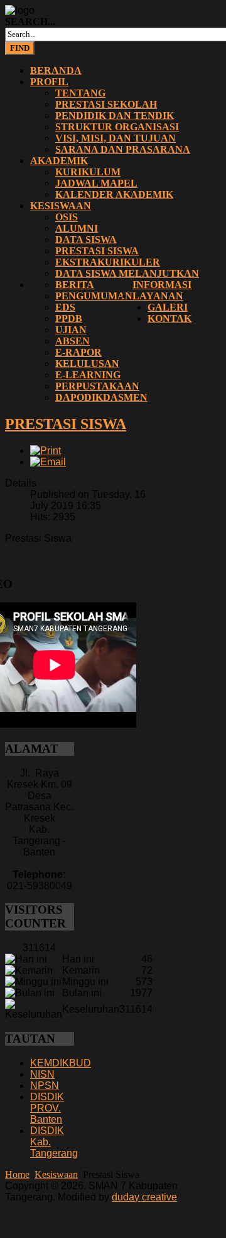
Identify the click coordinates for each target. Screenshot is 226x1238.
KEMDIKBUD (60, 1063)
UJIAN (71, 329)
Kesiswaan (60, 205)
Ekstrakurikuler (107, 262)
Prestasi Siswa (97, 250)
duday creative (144, 1197)
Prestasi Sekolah (106, 104)
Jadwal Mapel (96, 183)
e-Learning (88, 374)
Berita (74, 284)
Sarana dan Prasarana (122, 149)
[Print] (45, 450)
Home (17, 1174)
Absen (72, 341)
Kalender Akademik (114, 194)
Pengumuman (93, 296)
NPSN (44, 1085)
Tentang (80, 93)
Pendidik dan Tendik (114, 115)
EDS (65, 307)
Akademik (59, 160)
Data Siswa (86, 239)
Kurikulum (88, 172)
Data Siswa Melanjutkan (127, 273)
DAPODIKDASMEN (101, 397)
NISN (42, 1074)
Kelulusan (87, 363)
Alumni (76, 228)
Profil (49, 81)
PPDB (68, 318)
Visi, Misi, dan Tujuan (115, 138)
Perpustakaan (97, 386)
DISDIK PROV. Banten (47, 1108)
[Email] (48, 462)
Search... (30, 21)
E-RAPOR (78, 352)
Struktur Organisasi (117, 126)
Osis (66, 217)
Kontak (169, 318)
